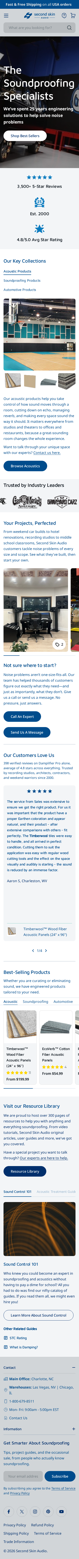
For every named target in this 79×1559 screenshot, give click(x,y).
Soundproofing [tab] (35, 1001)
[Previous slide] (33, 950)
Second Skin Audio (31, 1550)
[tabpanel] (39, 422)
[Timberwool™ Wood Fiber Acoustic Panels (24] (12, 382)
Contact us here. (47, 452)
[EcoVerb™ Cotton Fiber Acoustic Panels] (48, 382)
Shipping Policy (16, 1533)
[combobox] (39, 27)
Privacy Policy (20, 1493)
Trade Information (19, 1541)
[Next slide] (45, 950)
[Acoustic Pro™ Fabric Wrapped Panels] (30, 382)
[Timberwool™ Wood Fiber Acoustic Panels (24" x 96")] (20, 1027)
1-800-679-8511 (21, 1401)
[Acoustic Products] (39, 335)
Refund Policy (42, 1525)
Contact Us (18, 1418)
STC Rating (18, 1338)
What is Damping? (24, 1347)
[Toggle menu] (6, 15)
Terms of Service (63, 1488)
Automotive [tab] (63, 1001)
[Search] (69, 27)
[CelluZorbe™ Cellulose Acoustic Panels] (66, 382)
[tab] (17, 271)
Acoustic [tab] (11, 1001)
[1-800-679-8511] (64, 15)
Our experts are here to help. (44, 1158)
